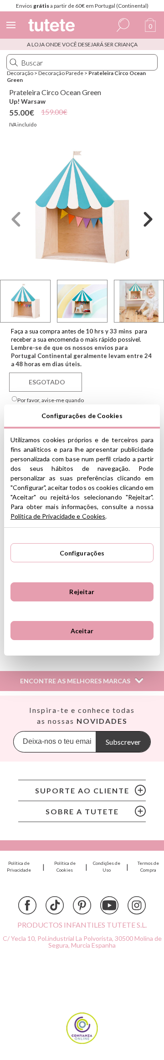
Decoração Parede (60, 73)
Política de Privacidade (19, 866)
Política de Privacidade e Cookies (57, 516)
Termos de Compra (148, 866)
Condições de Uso (106, 866)
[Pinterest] (82, 905)
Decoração (20, 73)
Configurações (82, 553)
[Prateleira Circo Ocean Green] (82, 207)
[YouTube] (109, 905)
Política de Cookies (65, 866)
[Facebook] (27, 905)
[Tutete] (52, 26)
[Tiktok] (55, 905)
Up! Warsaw (27, 101)
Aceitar (82, 631)
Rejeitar (81, 592)
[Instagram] (137, 905)
